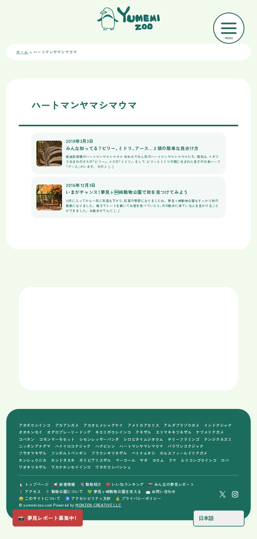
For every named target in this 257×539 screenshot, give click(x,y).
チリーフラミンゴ (184, 439)
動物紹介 (91, 484)
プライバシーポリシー (138, 498)
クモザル (143, 432)
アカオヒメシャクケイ (103, 425)
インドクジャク (218, 425)
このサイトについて (40, 498)
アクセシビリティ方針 (88, 498)
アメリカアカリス (144, 425)
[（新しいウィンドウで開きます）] (222, 494)
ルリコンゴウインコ (199, 460)
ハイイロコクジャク (73, 446)
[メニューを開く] (228, 28)
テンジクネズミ (218, 439)
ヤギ (144, 460)
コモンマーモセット (57, 439)
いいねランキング (125, 484)
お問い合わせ (161, 491)
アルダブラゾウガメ (181, 425)
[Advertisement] (78, 339)
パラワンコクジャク (185, 446)
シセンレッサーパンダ (99, 439)
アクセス (30, 491)
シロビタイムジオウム (143, 439)
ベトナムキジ (143, 453)
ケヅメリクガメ (210, 432)
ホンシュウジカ (33, 460)
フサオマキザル (33, 453)
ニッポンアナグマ (35, 446)
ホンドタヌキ (63, 460)
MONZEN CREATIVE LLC (98, 504)
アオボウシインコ (35, 425)
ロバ (225, 460)
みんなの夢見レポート (171, 484)
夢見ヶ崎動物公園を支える (114, 491)
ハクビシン (105, 446)
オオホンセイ (31, 432)
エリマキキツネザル (173, 432)
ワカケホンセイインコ (71, 467)
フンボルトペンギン (69, 453)
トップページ (34, 484)
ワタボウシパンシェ (113, 467)
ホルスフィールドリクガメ (183, 453)
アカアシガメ (67, 425)
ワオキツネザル (33, 467)
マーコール (126, 460)
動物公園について (64, 491)
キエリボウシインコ (113, 432)
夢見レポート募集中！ (47, 518)
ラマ (172, 460)
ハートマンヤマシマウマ (141, 446)
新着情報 (64, 484)
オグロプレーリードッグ (69, 432)
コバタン (27, 439)
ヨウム (158, 460)
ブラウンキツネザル (109, 453)
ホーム (22, 51)
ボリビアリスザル (95, 460)
